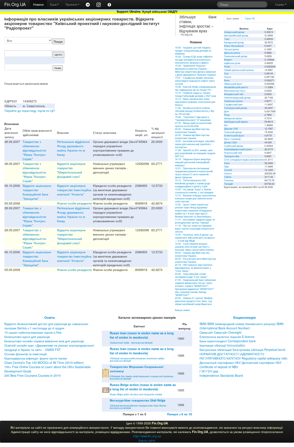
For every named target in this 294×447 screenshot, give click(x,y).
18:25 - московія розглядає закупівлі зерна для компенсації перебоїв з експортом (194, 144)
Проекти (71, 4)
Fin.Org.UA (15, 4)
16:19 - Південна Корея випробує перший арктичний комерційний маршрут (193, 162)
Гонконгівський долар (235, 56)
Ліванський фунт (233, 83)
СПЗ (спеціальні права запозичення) (244, 159)
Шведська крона (233, 118)
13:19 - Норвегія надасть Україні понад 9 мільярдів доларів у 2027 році (195, 94)
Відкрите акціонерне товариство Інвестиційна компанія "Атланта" (74, 189)
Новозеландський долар (237, 97)
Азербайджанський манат (238, 149)
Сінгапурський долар (235, 107)
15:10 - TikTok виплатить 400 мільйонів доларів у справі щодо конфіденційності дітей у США (192, 183)
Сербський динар (233, 145)
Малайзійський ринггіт (236, 87)
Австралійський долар (236, 35)
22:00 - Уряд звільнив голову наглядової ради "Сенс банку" (191, 275)
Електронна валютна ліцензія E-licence (227, 336)
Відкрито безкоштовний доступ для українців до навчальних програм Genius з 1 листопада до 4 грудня (46, 326)
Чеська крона (231, 49)
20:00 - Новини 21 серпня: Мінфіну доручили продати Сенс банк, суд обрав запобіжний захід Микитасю (194, 301)
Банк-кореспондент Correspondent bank (228, 341)
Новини (38, 4)
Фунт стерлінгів (232, 139)
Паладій (228, 183)
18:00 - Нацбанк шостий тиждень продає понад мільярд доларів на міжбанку (193, 50)
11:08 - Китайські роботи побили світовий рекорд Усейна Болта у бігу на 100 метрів (194, 111)
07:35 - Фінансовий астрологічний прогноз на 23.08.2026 (193, 124)
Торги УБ (250, 18)
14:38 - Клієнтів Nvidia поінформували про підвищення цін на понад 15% (195, 88)
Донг (226, 111)
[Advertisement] (135, 59)
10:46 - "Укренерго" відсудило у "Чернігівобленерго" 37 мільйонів (192, 118)
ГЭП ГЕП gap (209, 371)
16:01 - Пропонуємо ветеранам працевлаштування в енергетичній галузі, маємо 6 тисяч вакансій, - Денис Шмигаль (194, 173)
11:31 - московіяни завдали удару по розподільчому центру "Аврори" (195, 221)
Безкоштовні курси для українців (27, 336)
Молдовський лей (233, 94)
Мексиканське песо (234, 90)
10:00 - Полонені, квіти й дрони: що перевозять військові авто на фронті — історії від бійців (195, 237)
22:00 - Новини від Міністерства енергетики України (192, 136)
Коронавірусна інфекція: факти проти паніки (35, 358)
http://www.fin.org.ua (147, 436)
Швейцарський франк (236, 121)
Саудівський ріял (233, 104)
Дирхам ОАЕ (231, 128)
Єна (226, 73)
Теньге (227, 76)
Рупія (227, 66)
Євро (227, 163)
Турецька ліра (231, 156)
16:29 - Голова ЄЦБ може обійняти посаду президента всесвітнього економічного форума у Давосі (193, 59)
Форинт (228, 59)
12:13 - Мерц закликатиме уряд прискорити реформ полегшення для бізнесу (195, 101)
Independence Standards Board (221, 375)
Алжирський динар (234, 32)
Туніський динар (233, 132)
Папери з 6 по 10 (179, 414)
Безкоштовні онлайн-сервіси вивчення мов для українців (44, 341)
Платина (228, 180)
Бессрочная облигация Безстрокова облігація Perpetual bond (242, 349)
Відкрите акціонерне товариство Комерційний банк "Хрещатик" (37, 192)
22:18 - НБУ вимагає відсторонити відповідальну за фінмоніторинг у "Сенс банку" (193, 267)
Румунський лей (233, 152)
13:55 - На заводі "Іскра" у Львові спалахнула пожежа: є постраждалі (194, 191)
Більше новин (182, 310)
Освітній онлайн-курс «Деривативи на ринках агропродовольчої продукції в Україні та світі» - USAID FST (49, 347)
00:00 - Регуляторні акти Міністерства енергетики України (195, 260)
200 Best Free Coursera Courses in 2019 (32, 375)
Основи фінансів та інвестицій (25, 354)
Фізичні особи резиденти (74, 203)
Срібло (227, 176)
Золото (228, 173)
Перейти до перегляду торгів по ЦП (30, 110)
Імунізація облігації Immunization (222, 345)
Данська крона (232, 52)
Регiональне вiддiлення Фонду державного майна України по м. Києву (73, 148)
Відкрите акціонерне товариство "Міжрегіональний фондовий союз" (71, 170)
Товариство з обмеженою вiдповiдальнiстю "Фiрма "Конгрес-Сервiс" (34, 150)
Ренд (226, 114)
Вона (226, 80)
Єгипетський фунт (234, 135)
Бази (53, 4)
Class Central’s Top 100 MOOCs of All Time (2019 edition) (44, 362)
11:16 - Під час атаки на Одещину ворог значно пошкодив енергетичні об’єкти (194, 228)
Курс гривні (233, 18)
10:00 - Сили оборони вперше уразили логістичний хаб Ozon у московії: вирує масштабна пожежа (194, 246)
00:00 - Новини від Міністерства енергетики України (192, 130)
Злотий (228, 170)
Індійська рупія (232, 63)
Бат (226, 125)
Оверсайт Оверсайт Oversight (220, 332)
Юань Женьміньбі (233, 45)
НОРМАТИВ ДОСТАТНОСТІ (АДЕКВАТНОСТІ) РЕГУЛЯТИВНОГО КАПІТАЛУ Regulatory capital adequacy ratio (243, 356)
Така (226, 39)
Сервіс (279, 4)
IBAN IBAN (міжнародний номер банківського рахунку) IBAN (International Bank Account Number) (241, 326)
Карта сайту (147, 440)
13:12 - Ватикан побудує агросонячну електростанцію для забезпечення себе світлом (195, 198)
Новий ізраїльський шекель (239, 70)
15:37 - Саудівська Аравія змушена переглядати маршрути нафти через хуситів (195, 80)
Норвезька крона (233, 101)
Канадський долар (234, 42)
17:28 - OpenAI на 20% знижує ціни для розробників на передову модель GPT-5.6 (195, 153)
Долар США (230, 142)
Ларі (226, 166)
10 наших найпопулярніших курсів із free (33, 332)
